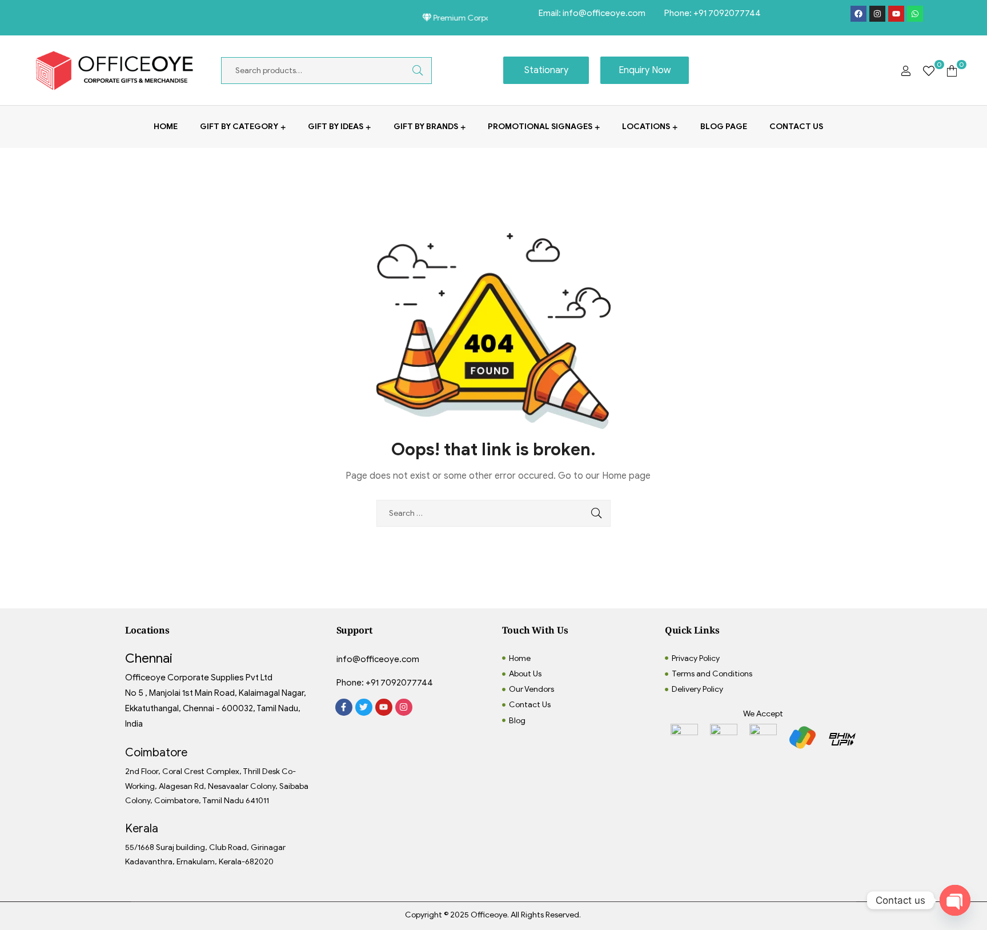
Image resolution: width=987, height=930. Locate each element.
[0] (928, 70)
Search (409, 70)
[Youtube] (896, 14)
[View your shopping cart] (952, 70)
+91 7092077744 (727, 13)
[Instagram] (877, 14)
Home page (626, 476)
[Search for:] (493, 513)
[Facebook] (858, 14)
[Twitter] (363, 707)
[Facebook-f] (343, 707)
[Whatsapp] (915, 14)
